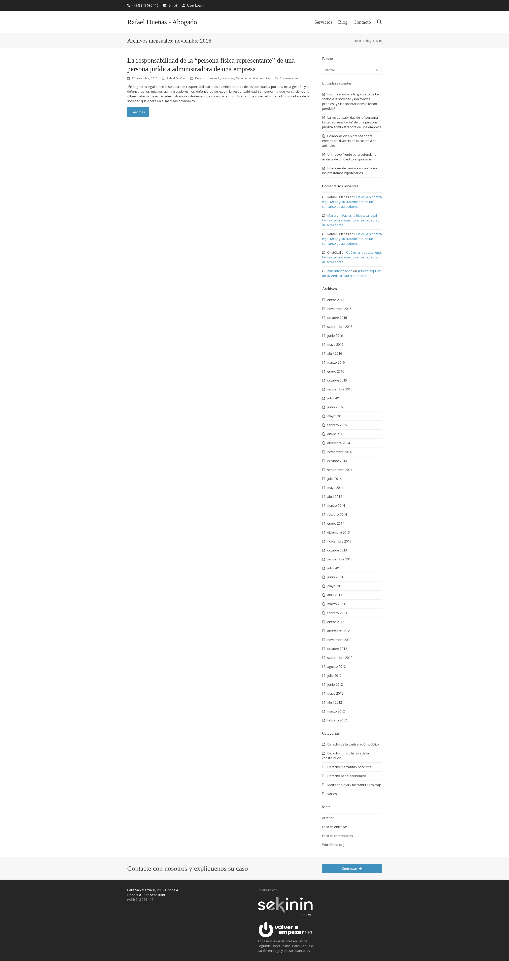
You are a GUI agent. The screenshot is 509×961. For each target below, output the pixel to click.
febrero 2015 (337, 425)
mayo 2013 (335, 586)
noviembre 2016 (339, 309)
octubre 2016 (337, 317)
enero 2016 (335, 371)
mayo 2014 (335, 487)
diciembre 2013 (338, 532)
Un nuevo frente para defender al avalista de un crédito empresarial (349, 156)
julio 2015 (334, 398)
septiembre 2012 (339, 657)
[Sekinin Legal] (287, 919)
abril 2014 (334, 496)
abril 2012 (334, 702)
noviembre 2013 (339, 541)
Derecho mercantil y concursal (214, 78)
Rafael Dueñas (176, 78)
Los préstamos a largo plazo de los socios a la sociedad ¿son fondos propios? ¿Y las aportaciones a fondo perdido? (350, 101)
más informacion (339, 271)
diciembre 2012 (338, 631)
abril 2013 (334, 595)
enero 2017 (335, 300)
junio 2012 (335, 684)
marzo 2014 (336, 505)
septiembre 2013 (339, 559)
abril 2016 (334, 353)
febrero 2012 (337, 720)
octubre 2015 (337, 380)
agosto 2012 (336, 666)
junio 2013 (335, 577)
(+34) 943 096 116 (145, 5)
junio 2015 (335, 407)
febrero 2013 (337, 613)
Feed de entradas (335, 827)
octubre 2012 (337, 648)
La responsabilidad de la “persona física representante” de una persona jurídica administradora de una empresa (351, 122)
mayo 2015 (335, 416)
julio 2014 (334, 479)
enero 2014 (335, 523)
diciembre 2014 (338, 443)
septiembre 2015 (339, 389)
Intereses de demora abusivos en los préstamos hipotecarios (349, 170)
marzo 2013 (336, 604)
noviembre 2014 (339, 452)
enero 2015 (335, 434)
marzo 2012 (336, 711)
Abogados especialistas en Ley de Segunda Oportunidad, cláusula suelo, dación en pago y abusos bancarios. (285, 946)
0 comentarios (289, 78)
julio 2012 (334, 675)
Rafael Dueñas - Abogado (162, 22)
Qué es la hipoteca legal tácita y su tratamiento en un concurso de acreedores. (352, 202)
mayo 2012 (335, 693)
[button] (379, 22)
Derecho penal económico (253, 78)
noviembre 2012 (339, 640)
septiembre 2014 (339, 470)
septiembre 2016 (339, 326)
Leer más (138, 112)
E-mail (173, 5)
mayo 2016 (335, 344)
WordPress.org (333, 845)
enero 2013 (335, 622)
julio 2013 (334, 568)
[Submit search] (377, 70)
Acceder (328, 818)
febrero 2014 (337, 514)
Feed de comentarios (337, 836)
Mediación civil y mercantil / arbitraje (354, 785)
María (331, 215)
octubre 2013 (337, 550)
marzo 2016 (336, 362)
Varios (332, 794)
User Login (195, 5)
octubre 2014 (337, 461)
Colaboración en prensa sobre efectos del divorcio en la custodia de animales (349, 141)
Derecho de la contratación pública (353, 744)
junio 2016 (335, 335)
